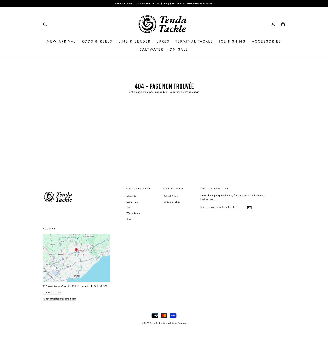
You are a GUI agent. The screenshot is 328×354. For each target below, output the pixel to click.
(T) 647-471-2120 (51, 292)
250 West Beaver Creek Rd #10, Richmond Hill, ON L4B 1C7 (75, 286)
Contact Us (132, 201)
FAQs (129, 207)
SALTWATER (151, 49)
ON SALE (178, 49)
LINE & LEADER (135, 41)
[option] (164, 3)
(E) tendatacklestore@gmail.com (59, 298)
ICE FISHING (232, 41)
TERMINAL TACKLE (194, 41)
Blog (128, 219)
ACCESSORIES (266, 41)
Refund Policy (170, 196)
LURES (163, 41)
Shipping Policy (171, 201)
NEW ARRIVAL (61, 41)
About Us (131, 196)
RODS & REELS (97, 41)
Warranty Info (133, 213)
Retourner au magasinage (184, 92)
